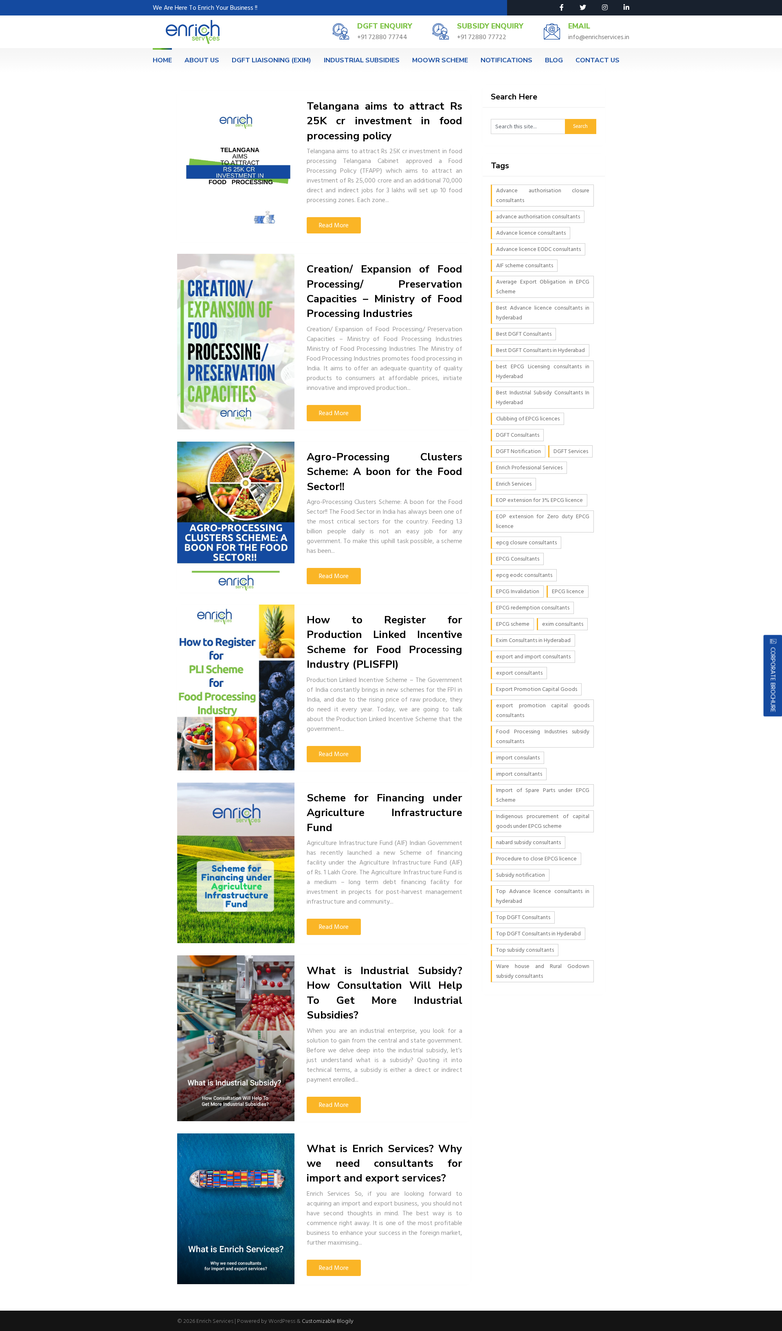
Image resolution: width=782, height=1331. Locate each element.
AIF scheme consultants (524, 265)
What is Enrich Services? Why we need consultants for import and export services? (384, 1164)
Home (162, 60)
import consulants (518, 757)
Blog (554, 60)
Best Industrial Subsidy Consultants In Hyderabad (542, 397)
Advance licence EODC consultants (538, 249)
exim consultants (562, 624)
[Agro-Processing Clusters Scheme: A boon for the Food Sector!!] (235, 517)
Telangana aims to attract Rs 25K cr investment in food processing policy (384, 121)
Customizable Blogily (328, 1321)
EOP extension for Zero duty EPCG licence (542, 521)
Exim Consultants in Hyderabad (533, 640)
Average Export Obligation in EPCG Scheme (542, 286)
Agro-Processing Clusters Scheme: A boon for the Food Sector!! (384, 472)
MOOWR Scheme (440, 60)
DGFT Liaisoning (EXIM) (271, 60)
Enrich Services (514, 483)
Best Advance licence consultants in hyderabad (542, 312)
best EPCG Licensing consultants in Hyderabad (542, 371)
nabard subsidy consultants (528, 842)
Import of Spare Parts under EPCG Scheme (542, 795)
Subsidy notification (520, 875)
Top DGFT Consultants (523, 917)
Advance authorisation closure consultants (542, 195)
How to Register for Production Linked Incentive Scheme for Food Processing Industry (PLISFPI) (384, 642)
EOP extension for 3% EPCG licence (539, 500)
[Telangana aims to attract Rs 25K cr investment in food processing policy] (235, 166)
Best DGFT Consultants (523, 334)
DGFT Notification (518, 451)
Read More (334, 225)
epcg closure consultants (526, 542)
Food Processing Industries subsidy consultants (542, 736)
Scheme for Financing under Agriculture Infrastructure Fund (384, 813)
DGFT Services (571, 451)
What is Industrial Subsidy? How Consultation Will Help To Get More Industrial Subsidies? (384, 993)
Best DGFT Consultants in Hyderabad (540, 350)
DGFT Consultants (517, 435)
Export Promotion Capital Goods (536, 689)
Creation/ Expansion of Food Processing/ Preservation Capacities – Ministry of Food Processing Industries (384, 291)
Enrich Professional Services (529, 467)
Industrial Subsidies (362, 60)
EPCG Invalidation (517, 591)
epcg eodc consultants (524, 575)
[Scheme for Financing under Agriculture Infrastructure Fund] (235, 863)
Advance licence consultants (531, 233)
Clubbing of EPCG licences (528, 418)
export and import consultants (533, 656)
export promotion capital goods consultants (542, 710)
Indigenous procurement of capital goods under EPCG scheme (542, 821)
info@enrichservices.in (598, 37)
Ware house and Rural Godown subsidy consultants (542, 971)
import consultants (519, 774)
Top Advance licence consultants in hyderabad (542, 896)
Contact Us (597, 60)
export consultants (519, 673)
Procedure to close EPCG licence (536, 858)
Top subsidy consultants (525, 950)
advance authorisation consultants (538, 216)
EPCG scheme (512, 624)
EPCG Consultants (517, 558)
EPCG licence (568, 591)
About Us (202, 60)
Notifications (506, 60)
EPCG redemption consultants (532, 607)
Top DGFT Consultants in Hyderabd (538, 933)
